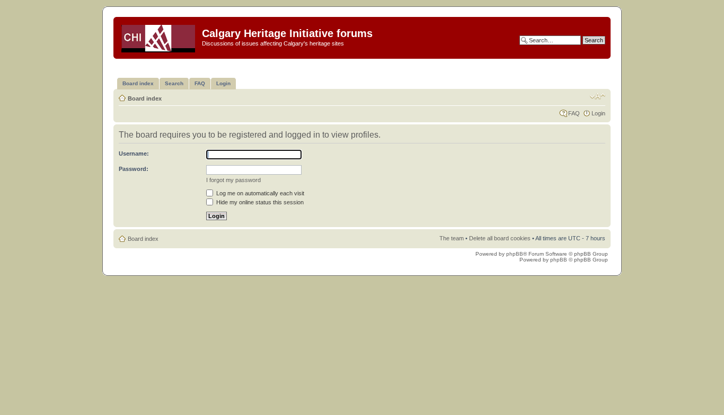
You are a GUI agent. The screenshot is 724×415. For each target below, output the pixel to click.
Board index (145, 98)
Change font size (597, 96)
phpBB (514, 254)
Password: (133, 169)
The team (451, 238)
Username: (134, 153)
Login (598, 113)
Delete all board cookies (500, 238)
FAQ (574, 113)
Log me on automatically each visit (259, 193)
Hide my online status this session (259, 202)
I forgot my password (233, 180)
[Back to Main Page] (159, 36)
